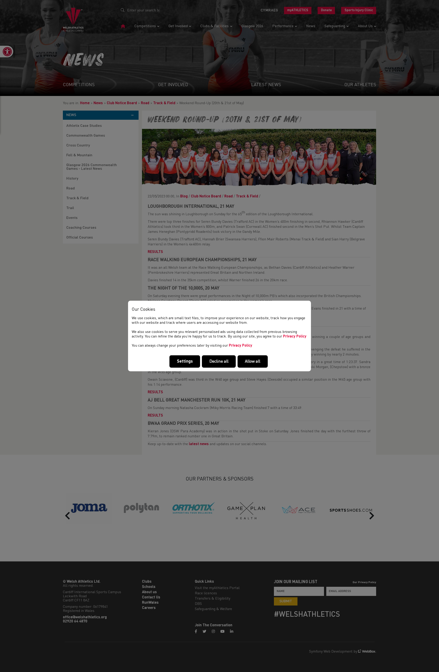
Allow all (252, 361)
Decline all (218, 361)
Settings (185, 361)
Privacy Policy (294, 336)
